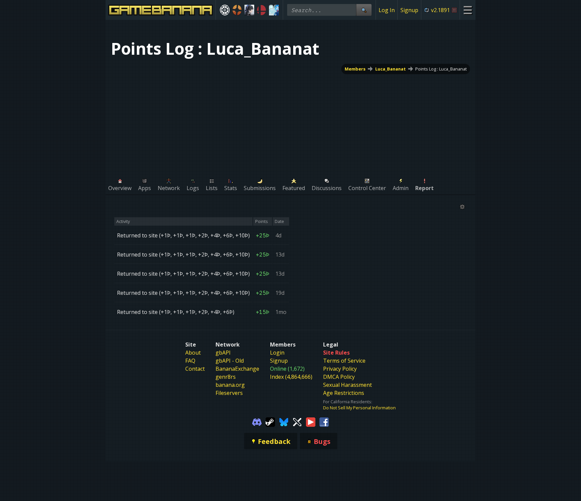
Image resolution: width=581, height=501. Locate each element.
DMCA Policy (339, 376)
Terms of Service (344, 360)
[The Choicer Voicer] (274, 10)
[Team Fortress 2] (237, 10)
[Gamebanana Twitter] (297, 421)
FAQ (190, 360)
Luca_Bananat (390, 69)
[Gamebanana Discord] (256, 421)
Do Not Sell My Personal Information (359, 408)
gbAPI (223, 352)
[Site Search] (364, 10)
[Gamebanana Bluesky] (283, 421)
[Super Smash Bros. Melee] (262, 10)
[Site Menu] (467, 10)
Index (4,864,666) (291, 376)
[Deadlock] (225, 10)
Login (277, 352)
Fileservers (229, 393)
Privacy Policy (340, 368)
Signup (409, 10)
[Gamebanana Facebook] (324, 421)
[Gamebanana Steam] (270, 421)
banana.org (230, 385)
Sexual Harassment (347, 385)
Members (355, 69)
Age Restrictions (343, 393)
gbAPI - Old (230, 360)
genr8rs (226, 376)
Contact (195, 368)
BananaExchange (237, 368)
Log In (387, 10)
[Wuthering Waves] (249, 10)
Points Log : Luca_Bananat (441, 69)
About (193, 352)
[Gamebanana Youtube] (310, 421)
